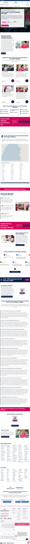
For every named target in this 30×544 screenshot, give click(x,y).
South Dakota (26, 469)
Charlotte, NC (3, 455)
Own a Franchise (18, 519)
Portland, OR (20, 453)
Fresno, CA (8, 453)
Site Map (24, 515)
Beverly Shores (3, 165)
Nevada (14, 479)
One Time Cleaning (5, 111)
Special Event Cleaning (25, 111)
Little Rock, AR (15, 448)
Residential (13, 510)
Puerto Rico (20, 479)
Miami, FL (14, 454)
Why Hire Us (19, 510)
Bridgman (12, 165)
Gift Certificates (25, 518)
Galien (3, 168)
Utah (25, 473)
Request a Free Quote (5, 25)
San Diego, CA (26, 449)
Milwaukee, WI (15, 455)
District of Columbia (2, 480)
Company (18, 508)
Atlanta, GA (2, 448)
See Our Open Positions (5, 436)
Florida (8, 469)
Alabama (2, 469)
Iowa (7, 476)
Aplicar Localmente (19, 517)
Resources (24, 508)
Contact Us (19, 513)
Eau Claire (12, 167)
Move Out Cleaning (25, 109)
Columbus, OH (9, 447)
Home (2, 6)
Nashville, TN (14, 458)
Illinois (7, 473)
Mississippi (14, 475)
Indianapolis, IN (9, 456)
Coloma (12, 166)
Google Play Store (25, 501)
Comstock (21, 166)
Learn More (3, 53)
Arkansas (2, 472)
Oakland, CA (14, 461)
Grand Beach (21, 168)
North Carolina (21, 472)
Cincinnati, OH (3, 458)
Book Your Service (26, 225)
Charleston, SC (3, 454)
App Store (18, 501)
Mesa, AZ (14, 452)
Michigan (11, 6)
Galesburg (21, 167)
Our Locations (25, 514)
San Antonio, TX (26, 447)
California (2, 473)
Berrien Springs (21, 164)
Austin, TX (2, 449)
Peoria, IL (20, 450)
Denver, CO (8, 450)
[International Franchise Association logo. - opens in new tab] (2, 521)
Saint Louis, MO (21, 459)
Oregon (20, 476)
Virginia (25, 475)
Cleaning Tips (25, 512)
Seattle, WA (26, 454)
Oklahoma (20, 475)
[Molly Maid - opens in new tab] (10, 488)
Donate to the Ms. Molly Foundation (7, 296)
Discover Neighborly (6, 501)
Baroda (12, 163)
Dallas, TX (8, 449)
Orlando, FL (20, 449)
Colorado (2, 475)
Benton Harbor (21, 163)
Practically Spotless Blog (25, 511)
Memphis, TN (14, 451)
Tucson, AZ (25, 457)
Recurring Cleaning (5, 109)
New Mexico (20, 469)
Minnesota (14, 473)
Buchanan (21, 165)
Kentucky (8, 479)
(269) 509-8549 (5, 513)
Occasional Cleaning (5, 113)
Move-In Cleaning (14, 112)
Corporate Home (25, 517)
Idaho (7, 472)
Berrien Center (3, 164)
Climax (3, 166)
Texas (25, 472)
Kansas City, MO (9, 460)
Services (13, 508)
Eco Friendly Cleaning (25, 113)
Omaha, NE (20, 447)
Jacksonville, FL (9, 459)
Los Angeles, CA (15, 449)
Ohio (19, 473)
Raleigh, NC (20, 456)
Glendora (12, 168)
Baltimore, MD (3, 451)
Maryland (14, 469)
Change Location (27, 4)
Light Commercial (14, 512)
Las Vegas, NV (15, 445)
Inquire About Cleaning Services (24, 121)
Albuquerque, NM (3, 445)
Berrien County (12, 164)
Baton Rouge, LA (3, 452)
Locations (6, 6)
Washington (26, 476)
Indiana (8, 475)
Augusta (3, 163)
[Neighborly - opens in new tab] (19, 488)
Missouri (14, 476)
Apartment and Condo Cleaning (15, 110)
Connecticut (2, 476)
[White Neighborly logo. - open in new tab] (2, 0)
